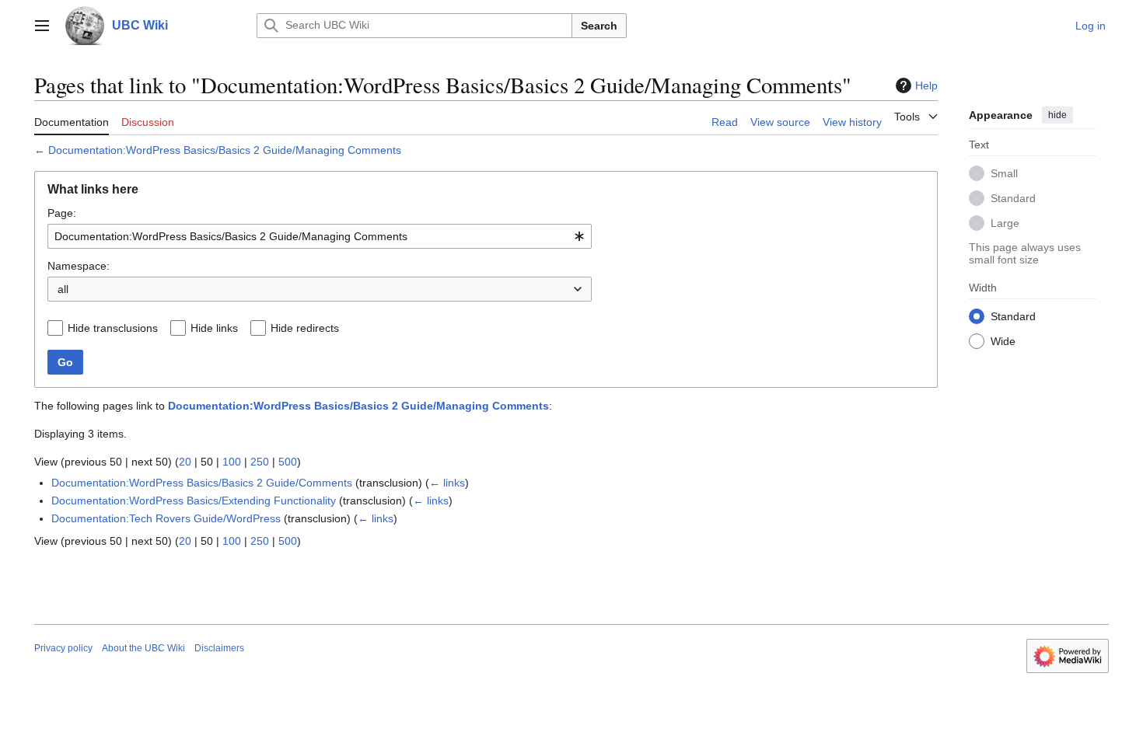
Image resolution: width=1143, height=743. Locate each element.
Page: (61, 213)
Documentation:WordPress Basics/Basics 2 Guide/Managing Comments (224, 150)
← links (447, 482)
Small (1004, 173)
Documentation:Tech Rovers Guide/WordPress (166, 518)
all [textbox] (63, 289)
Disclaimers (219, 648)
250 (259, 461)
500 (287, 461)
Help (926, 85)
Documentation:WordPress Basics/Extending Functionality (193, 500)
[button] (42, 25)
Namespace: (78, 266)
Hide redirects (305, 328)
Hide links (214, 328)
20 (185, 461)
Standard (1013, 198)
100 (231, 461)
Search (599, 25)
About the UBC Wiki (143, 648)
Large (1005, 223)
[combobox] (319, 236)
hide (1057, 115)
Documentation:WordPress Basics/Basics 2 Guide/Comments (201, 482)
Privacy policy (63, 648)
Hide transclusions (113, 328)
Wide (1003, 341)
